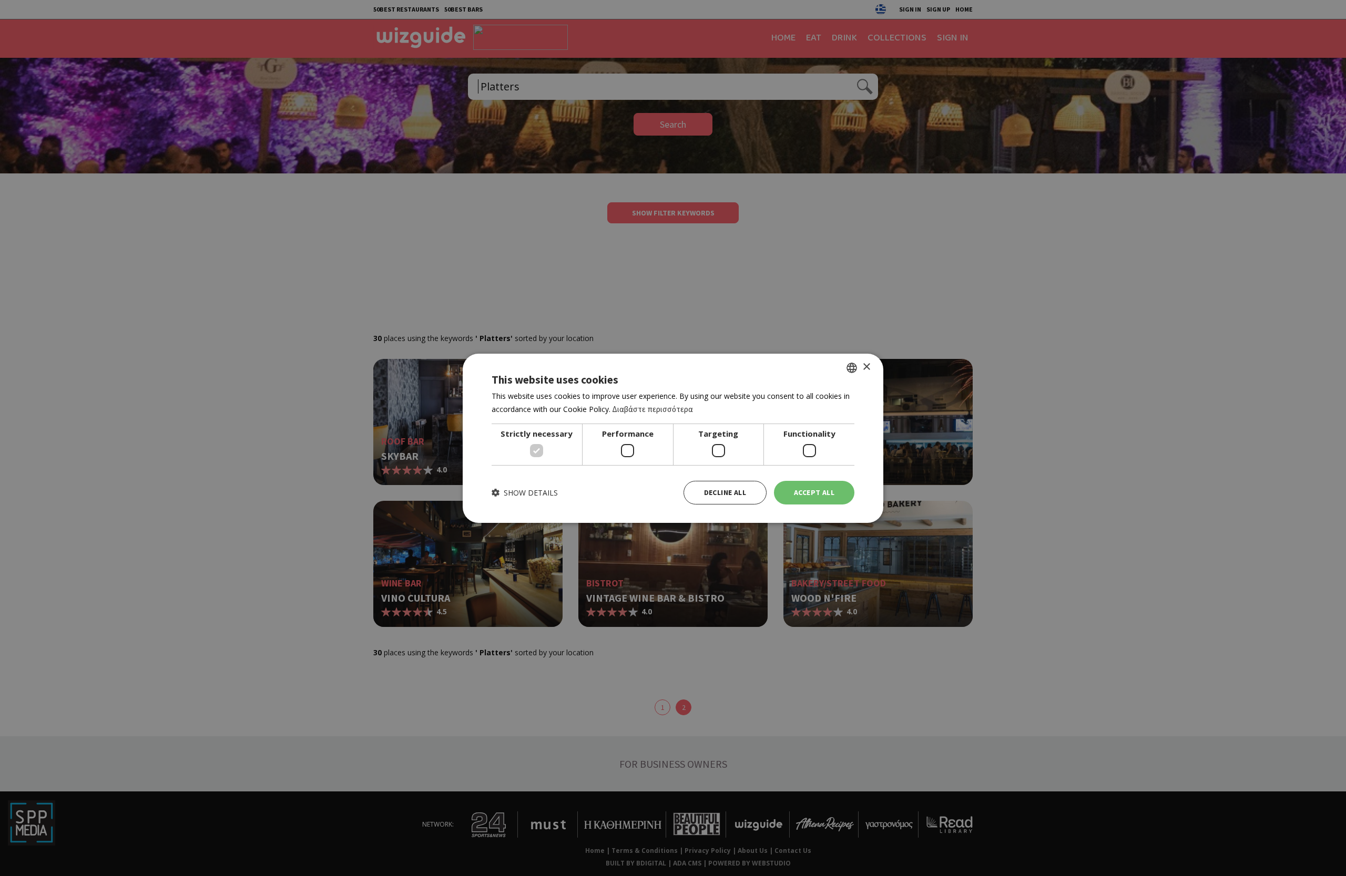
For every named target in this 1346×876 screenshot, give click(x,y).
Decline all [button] (725, 492)
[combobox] (852, 367)
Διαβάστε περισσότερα (652, 409)
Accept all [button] (814, 492)
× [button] (866, 367)
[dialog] (673, 437)
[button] (525, 492)
